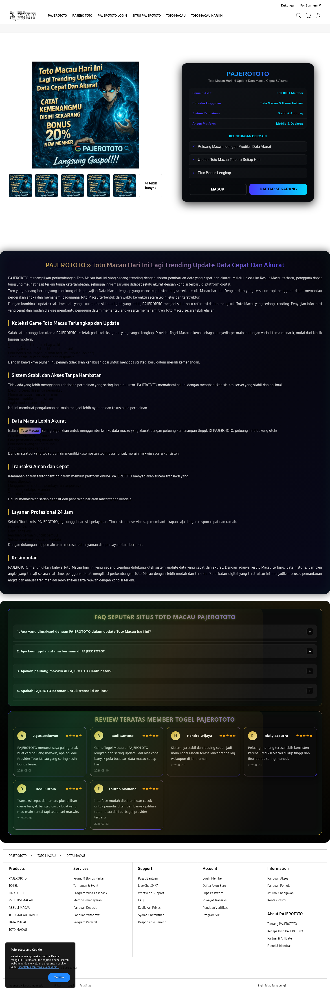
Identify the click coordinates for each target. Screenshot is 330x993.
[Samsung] (22, 15)
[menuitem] (57, 16)
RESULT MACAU (19, 908)
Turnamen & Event (85, 886)
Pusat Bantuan (148, 878)
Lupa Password (213, 893)
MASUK (217, 189)
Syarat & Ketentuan (151, 915)
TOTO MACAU (18, 930)
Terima (59, 977)
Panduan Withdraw (86, 915)
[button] (308, 15)
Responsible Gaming (152, 922)
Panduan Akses (277, 878)
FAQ (141, 900)
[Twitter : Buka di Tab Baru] (301, 986)
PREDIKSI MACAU (21, 900)
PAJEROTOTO (18, 878)
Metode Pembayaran (87, 900)
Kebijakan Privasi (149, 908)
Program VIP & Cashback (90, 893)
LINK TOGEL (17, 893)
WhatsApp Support (151, 893)
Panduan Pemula (278, 886)
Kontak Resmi (276, 900)
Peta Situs (85, 985)
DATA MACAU (18, 922)
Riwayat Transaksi (215, 900)
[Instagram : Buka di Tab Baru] (309, 986)
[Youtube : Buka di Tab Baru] (318, 986)
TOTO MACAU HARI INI (24, 915)
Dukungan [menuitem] (288, 5)
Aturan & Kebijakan (280, 893)
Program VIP (211, 915)
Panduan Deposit (85, 908)
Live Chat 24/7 (148, 886)
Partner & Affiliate (279, 938)
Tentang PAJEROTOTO (282, 924)
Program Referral (85, 922)
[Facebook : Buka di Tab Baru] (292, 986)
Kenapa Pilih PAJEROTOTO (285, 931)
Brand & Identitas (279, 946)
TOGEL (13, 886)
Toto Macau (30, 430)
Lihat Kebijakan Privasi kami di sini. (38, 967)
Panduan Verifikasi (216, 908)
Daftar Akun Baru (214, 886)
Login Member (213, 878)
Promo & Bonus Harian (89, 878)
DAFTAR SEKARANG (278, 189)
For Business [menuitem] (309, 5)
